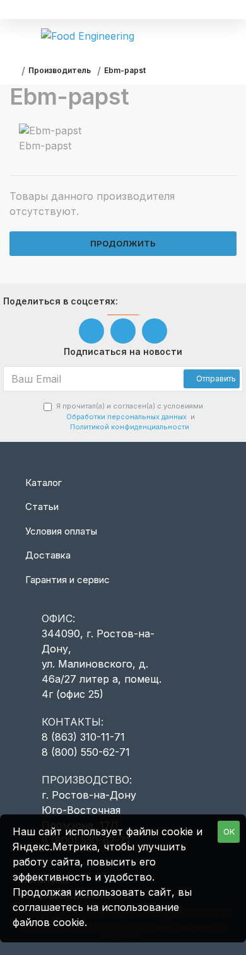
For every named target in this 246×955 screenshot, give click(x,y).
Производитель (59, 70)
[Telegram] (154, 331)
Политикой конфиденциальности (129, 426)
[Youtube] (123, 331)
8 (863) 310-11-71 (83, 737)
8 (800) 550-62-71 (86, 752)
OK (229, 831)
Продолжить (123, 243)
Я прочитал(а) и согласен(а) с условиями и (129, 416)
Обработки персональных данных (126, 416)
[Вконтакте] (91, 331)
